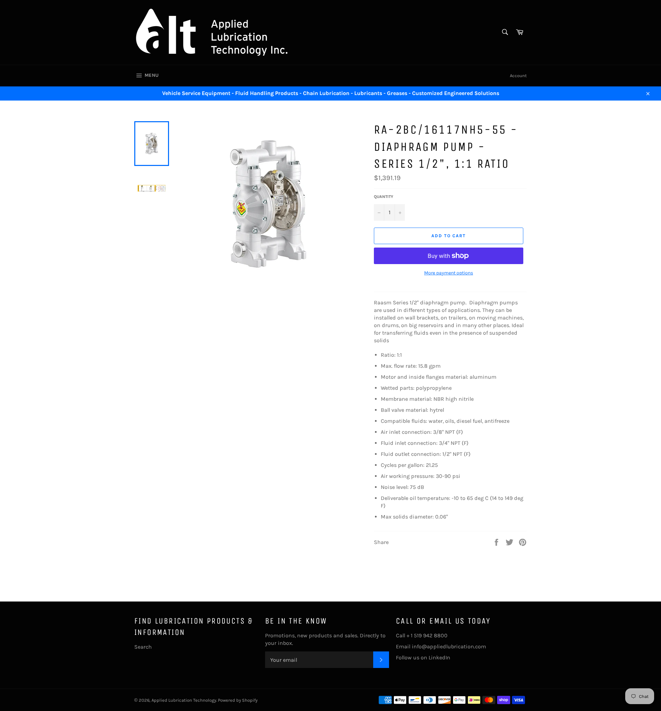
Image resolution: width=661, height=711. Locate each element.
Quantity (383, 196)
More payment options (448, 273)
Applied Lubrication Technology (183, 700)
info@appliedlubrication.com (449, 646)
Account (518, 75)
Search (143, 647)
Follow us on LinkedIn (423, 657)
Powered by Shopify (238, 700)
